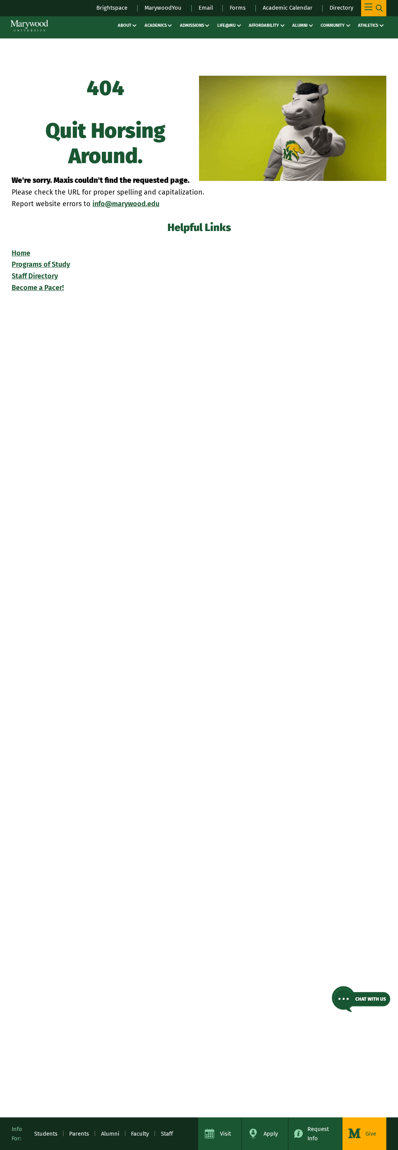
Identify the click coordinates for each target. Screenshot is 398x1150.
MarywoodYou (163, 7)
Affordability (264, 25)
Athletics (368, 25)
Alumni (299, 25)
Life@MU (226, 25)
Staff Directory (35, 276)
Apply (271, 1133)
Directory (341, 7)
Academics (156, 25)
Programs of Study (41, 264)
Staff (167, 1133)
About (124, 25)
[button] (361, 999)
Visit (225, 1133)
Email (206, 7)
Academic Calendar (287, 7)
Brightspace (111, 7)
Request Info (318, 1134)
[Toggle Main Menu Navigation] (373, 8)
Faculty (140, 1133)
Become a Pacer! (38, 287)
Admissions (192, 25)
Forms (238, 7)
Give (370, 1133)
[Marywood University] (29, 25)
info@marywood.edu (126, 204)
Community (333, 25)
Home (21, 253)
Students (46, 1133)
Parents (79, 1133)
